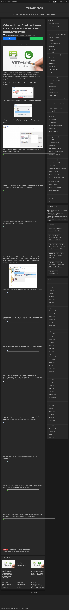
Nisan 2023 (52, 362)
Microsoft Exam (53, 95)
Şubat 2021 (52, 411)
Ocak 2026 (51, 293)
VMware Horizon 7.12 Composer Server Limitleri (22, 586)
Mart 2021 (51, 408)
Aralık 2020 (51, 417)
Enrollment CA (13, 549)
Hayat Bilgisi (52, 69)
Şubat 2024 (52, 339)
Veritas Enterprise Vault (55, 151)
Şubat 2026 (52, 290)
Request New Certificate (21, 551)
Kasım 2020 (52, 420)
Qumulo (51, 128)
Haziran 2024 (52, 334)
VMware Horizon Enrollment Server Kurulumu (21, 565)
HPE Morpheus (52, 75)
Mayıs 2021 (51, 403)
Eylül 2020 (51, 426)
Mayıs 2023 (52, 359)
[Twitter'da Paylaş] (23, 38)
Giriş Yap (62, 1)
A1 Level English (53, 26)
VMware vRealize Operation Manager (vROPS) (55, 180)
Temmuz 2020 (52, 428)
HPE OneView (52, 78)
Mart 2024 (51, 336)
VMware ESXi (51, 262)
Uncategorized (53, 142)
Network (51, 114)
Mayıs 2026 (52, 282)
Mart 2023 (51, 365)
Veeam (51, 145)
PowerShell (52, 122)
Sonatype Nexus (53, 137)
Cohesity (51, 46)
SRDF (61, 248)
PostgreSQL (52, 119)
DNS (55, 230)
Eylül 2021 (51, 391)
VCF (57, 253)
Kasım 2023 (52, 345)
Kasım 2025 (52, 299)
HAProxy (51, 66)
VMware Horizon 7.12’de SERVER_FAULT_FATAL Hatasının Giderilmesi (37, 573)
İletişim (48, 14)
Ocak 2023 (51, 371)
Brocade (59, 228)
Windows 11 (51, 269)
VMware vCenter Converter (56, 177)
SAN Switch (63, 246)
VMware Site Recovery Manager (57, 168)
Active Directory (53, 29)
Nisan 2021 (51, 405)
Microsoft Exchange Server (55, 98)
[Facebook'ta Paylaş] (9, 38)
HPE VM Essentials (53, 80)
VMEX (50, 257)
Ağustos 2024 (52, 331)
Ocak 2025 (51, 328)
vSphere (59, 266)
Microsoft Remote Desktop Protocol (58, 104)
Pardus (51, 116)
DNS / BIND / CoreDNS (54, 55)
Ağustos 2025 (52, 308)
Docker (51, 58)
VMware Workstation (54, 187)
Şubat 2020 (52, 437)
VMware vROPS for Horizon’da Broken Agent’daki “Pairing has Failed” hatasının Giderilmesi (7, 574)
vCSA (62, 253)
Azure (50, 32)
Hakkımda (54, 14)
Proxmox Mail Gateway (55, 125)
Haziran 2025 (52, 313)
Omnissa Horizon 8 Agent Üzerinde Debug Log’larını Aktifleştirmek (37, 586)
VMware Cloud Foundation (54, 260)
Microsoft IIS (52, 101)
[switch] (55, 2)
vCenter (58, 251)
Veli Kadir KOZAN (34, 7)
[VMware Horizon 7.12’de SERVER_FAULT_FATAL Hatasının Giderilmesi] (37, 564)
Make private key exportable (9, 551)
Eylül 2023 (51, 351)
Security (51, 134)
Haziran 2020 (52, 431)
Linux (50, 89)
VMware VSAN (52, 184)
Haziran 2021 (52, 400)
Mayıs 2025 (52, 316)
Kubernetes (52, 86)
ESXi (59, 230)
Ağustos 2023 (52, 354)
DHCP (50, 52)
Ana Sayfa (15, 14)
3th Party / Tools (53, 23)
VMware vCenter (52, 264)
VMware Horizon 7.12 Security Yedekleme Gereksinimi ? (7, 586)
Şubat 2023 (52, 368)
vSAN (55, 266)
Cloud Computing (53, 43)
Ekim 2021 (51, 388)
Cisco (50, 40)
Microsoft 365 (52, 92)
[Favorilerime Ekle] (18, 45)
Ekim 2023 (51, 348)
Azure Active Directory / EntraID (57, 34)
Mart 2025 (51, 322)
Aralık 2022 (51, 374)
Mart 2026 (51, 288)
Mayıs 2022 (52, 377)
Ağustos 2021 (52, 394)
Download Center (25, 14)
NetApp (51, 111)
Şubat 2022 (52, 385)
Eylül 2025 (51, 305)
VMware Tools (59, 262)
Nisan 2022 (51, 380)
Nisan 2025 (52, 319)
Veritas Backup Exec (54, 148)
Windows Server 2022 (53, 271)
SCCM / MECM (52, 131)
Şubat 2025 (52, 325)
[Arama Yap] (50, 1)
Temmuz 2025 (52, 311)
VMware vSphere (61, 264)
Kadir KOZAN (60, 242)
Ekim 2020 (51, 423)
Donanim (51, 60)
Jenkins (51, 83)
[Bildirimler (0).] (66, 1)
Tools (50, 140)
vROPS (50, 266)
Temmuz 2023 (52, 357)
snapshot (56, 248)
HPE (50, 72)
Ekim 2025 (51, 302)
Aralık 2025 (51, 296)
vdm (28, 551)
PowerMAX (55, 244)
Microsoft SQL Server (54, 108)
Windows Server (59, 269)
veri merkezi (60, 255)
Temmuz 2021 (52, 397)
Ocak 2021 (51, 414)
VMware (54, 257)
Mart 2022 (51, 382)
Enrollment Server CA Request (24, 549)
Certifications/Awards (37, 14)
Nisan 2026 (52, 285)
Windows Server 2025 (53, 273)
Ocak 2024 (51, 342)
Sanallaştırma (55, 246)
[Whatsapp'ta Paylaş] (36, 38)
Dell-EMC (51, 49)
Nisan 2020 (52, 434)
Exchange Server (61, 233)
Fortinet (51, 63)
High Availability (56, 235)
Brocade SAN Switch (54, 37)
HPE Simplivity (58, 239)
